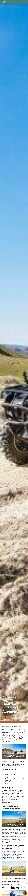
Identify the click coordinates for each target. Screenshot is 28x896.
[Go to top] (25, 893)
